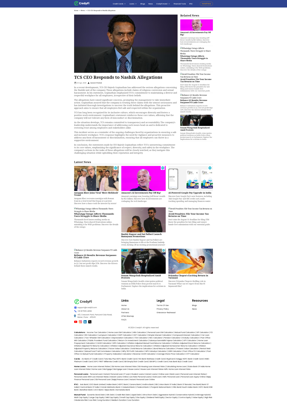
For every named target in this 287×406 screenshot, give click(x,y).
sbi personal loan (103, 379)
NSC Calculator (156, 337)
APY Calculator (190, 340)
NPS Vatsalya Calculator (156, 351)
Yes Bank (197, 384)
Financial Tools (180, 4)
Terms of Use (163, 305)
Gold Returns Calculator (141, 348)
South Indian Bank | (190, 387)
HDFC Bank (123, 384)
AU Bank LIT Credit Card (92, 359)
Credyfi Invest (162, 4)
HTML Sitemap (127, 316)
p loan (127, 374)
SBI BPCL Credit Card (158, 361)
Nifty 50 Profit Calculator (133, 351)
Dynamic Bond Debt (96, 394)
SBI (156, 384)
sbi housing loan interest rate (151, 366)
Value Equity (197, 397)
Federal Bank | (143, 387)
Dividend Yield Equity (155, 397)
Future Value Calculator (119, 348)
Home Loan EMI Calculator (119, 332)
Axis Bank (84, 384)
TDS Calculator (141, 337)
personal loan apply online (193, 377)
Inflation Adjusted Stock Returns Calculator (191, 343)
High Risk (208, 397)
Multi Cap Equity (81, 397)
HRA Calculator (139, 332)
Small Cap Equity (127, 397)
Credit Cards (118, 4)
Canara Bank (135, 384)
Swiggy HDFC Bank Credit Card (189, 359)
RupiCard (171, 359)
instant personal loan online (142, 379)
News (150, 4)
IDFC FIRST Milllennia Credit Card (108, 361)
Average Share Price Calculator (171, 354)
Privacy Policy (163, 309)
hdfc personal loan (171, 377)
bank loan (174, 374)
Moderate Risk (81, 400)
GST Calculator (140, 335)
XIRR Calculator (175, 351)
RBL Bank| (177, 387)
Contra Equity (185, 397)
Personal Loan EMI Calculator (160, 332)
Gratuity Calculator (190, 337)
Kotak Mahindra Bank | (111, 387)
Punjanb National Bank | (161, 387)
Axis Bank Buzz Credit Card (180, 361)
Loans (132, 4)
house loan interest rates (152, 369)
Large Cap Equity (97, 397)
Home (76, 10)
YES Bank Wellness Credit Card (151, 359)
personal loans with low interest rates (91, 377)
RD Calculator (91, 335)
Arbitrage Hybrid (202, 394)
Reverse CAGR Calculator (144, 354)
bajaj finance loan (120, 379)
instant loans (151, 374)
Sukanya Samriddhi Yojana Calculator (165, 340)
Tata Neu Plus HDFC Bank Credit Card (120, 359)
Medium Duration (118, 400)
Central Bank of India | (90, 387)
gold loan (157, 377)
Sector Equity (172, 397)
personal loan (96, 374)
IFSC (191, 4)
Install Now (206, 4)
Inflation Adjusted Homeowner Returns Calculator (175, 346)
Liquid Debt (136, 394)
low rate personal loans (140, 377)
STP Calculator (192, 354)
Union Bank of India (167, 384)
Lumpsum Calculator (108, 335)
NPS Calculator (119, 343)
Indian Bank (112, 384)
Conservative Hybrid (185, 394)
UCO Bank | (99, 390)
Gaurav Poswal (96, 83)
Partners (125, 312)
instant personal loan (113, 374)
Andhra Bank (148, 384)
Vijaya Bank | (110, 390)
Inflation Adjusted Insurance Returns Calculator (131, 346)
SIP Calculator (203, 332)
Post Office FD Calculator (194, 351)
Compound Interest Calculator (186, 335)
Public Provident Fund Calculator (102, 340)
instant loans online (119, 377)
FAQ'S (123, 319)
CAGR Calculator (104, 343)
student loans (137, 374)
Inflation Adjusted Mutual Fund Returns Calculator (149, 343)
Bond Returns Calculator (164, 348)
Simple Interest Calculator (159, 335)
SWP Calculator (125, 335)
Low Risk (92, 400)
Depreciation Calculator (122, 337)
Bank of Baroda (184, 384)
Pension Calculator (172, 337)
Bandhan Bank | (87, 390)
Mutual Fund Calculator (185, 332)
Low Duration (133, 400)
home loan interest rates (99, 366)
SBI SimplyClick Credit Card (136, 361)
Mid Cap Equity (112, 397)
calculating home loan (176, 366)
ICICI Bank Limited (98, 384)
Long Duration (104, 400)
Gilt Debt (110, 394)
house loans (133, 369)
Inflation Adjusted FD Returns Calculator (91, 346)
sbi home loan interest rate (124, 366)
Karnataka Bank (123, 390)
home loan (97, 369)
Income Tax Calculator (97, 332)
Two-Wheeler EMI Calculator (97, 337)
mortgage (107, 369)
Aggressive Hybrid (166, 394)
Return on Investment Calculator (133, 340)
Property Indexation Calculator (118, 354)
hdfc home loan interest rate (177, 369)
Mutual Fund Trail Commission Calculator (103, 351)
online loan (164, 374)
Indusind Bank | (129, 387)
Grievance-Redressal (166, 312)
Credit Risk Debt (123, 394)
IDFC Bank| (204, 387)
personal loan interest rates (193, 374)
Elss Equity (140, 397)
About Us (125, 309)
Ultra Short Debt (149, 394)
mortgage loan (120, 369)
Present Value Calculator (188, 348)
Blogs (142, 4)
